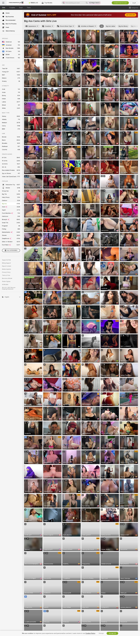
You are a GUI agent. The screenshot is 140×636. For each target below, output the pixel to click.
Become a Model (7, 278)
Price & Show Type (66, 26)
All (101, 26)
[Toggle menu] (3, 3)
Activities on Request (87, 26)
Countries (48, 26)
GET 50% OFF (130, 15)
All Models (5, 284)
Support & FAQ (6, 260)
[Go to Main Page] (17, 3)
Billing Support (6, 263)
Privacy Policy (6, 272)
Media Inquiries (6, 269)
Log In (134, 3)
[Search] (86, 2)
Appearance (32, 26)
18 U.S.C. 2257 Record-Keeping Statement (9, 288)
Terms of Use (6, 275)
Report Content (6, 266)
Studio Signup (6, 281)
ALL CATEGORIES (12, 250)
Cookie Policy (90, 633)
